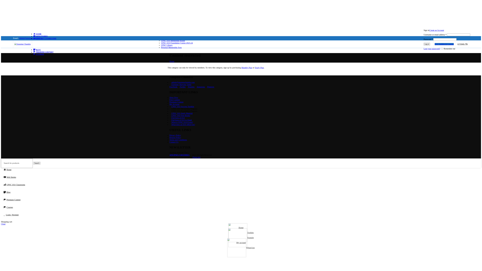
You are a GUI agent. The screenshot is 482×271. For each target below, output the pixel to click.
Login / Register (12, 215)
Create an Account (436, 30)
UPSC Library (167, 45)
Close (3, 224)
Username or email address (435, 35)
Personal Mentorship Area (171, 47)
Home (171, 61)
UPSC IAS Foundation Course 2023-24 (177, 43)
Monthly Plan (246, 68)
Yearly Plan (259, 68)
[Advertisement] (76, 18)
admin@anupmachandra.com (30, 38)
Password (428, 39)
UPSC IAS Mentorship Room (173, 41)
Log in (427, 44)
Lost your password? (432, 49)
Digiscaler (197, 157)
